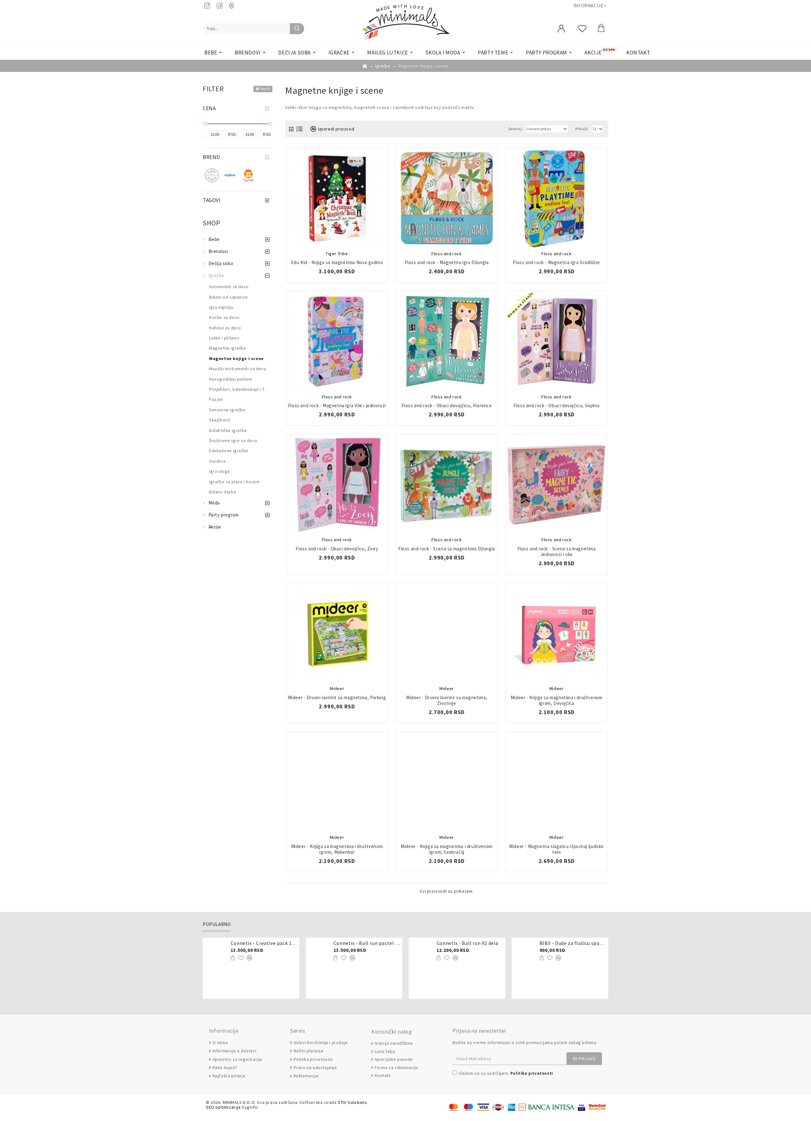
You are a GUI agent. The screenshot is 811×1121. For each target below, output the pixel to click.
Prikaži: (582, 128)
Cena (209, 108)
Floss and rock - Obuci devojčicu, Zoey (337, 549)
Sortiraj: (515, 128)
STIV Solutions (352, 1102)
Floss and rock (446, 253)
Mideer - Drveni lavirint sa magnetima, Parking (337, 697)
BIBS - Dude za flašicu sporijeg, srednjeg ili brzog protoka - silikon (573, 943)
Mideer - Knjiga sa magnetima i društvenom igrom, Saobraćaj (447, 849)
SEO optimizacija (223, 1107)
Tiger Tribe (337, 253)
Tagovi (212, 200)
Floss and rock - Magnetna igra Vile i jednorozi (337, 405)
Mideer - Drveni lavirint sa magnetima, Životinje (446, 700)
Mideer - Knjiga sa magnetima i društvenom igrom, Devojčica (557, 700)
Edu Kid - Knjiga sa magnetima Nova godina (337, 262)
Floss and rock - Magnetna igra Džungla (447, 262)
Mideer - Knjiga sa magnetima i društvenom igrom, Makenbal (337, 849)
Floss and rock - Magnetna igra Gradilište (556, 262)
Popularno (217, 924)
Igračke (382, 66)
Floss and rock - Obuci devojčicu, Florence (446, 405)
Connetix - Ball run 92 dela (467, 943)
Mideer (337, 688)
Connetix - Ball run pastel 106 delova (367, 943)
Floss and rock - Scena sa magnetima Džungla (446, 549)
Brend (211, 157)
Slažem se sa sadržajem (506, 1073)
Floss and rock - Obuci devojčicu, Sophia (556, 405)
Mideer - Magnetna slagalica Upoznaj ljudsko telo (556, 849)
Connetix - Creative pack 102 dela (264, 943)
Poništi (265, 88)
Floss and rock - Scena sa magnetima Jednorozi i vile (556, 551)
